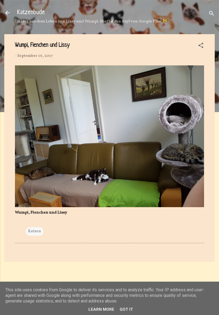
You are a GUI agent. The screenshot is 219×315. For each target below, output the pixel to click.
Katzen (34, 231)
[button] (201, 46)
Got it (126, 309)
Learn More (101, 309)
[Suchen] (211, 14)
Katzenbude (31, 12)
